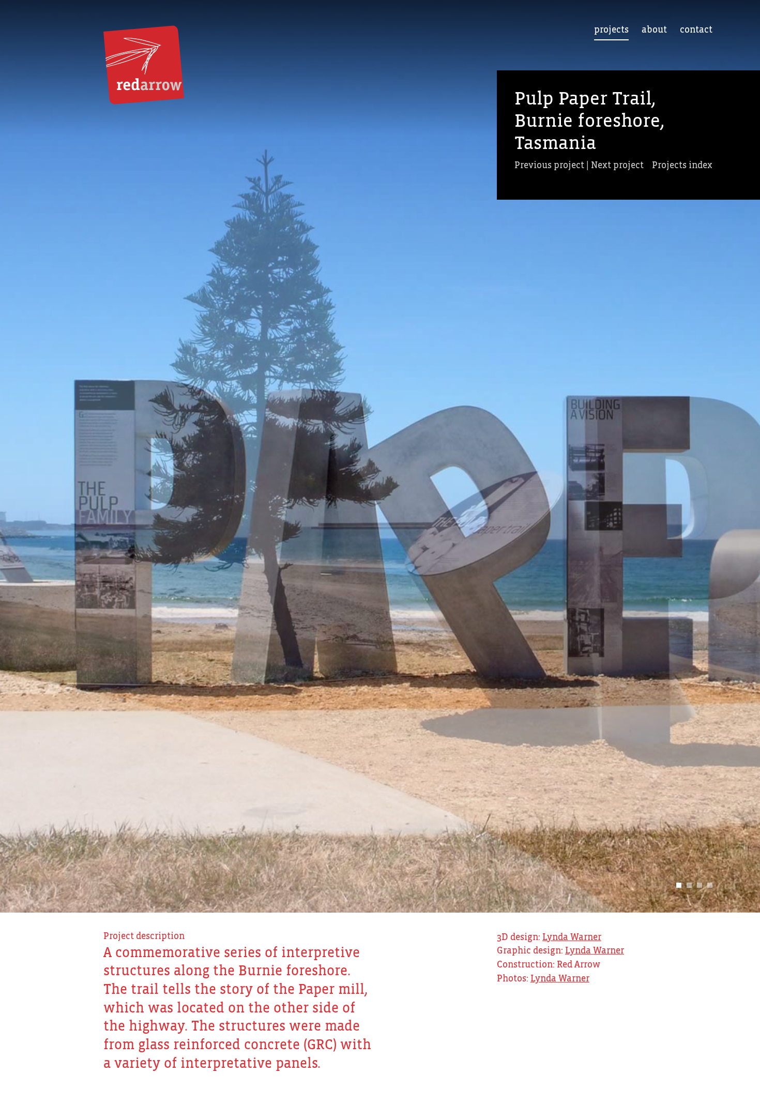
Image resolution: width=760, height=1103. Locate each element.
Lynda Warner (571, 937)
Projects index (682, 165)
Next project (617, 165)
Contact (696, 30)
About (654, 30)
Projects (611, 30)
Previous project (549, 165)
